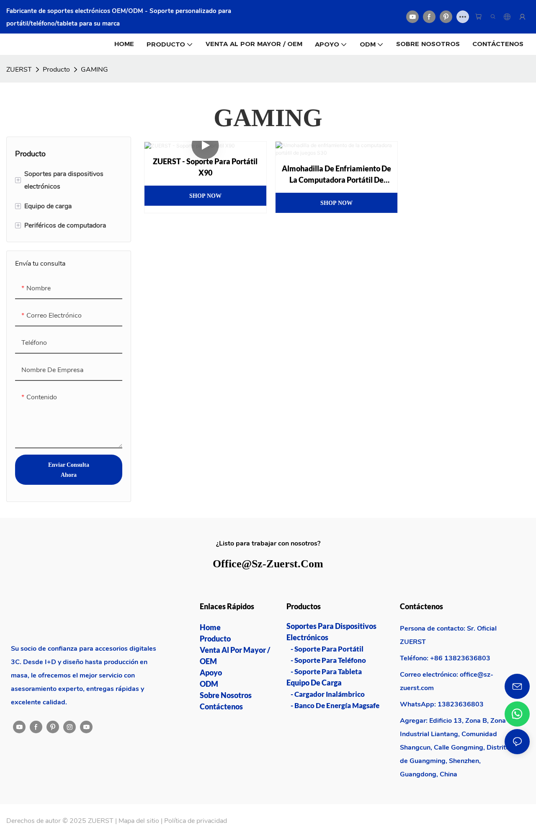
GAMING (94, 69)
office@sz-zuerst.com (268, 563)
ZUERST (19, 69)
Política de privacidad (195, 820)
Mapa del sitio (139, 820)
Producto (56, 69)
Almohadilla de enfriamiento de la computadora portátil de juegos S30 (336, 175)
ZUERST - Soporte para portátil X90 (205, 167)
